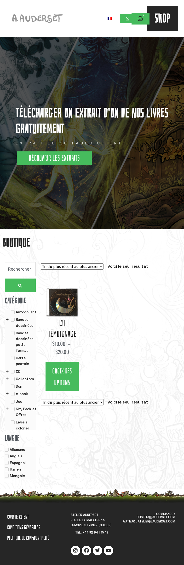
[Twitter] (97, 550)
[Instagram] (75, 550)
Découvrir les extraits (54, 158)
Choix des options (62, 377)
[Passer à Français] (109, 18)
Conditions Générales (23, 527)
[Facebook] (86, 550)
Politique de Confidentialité (28, 538)
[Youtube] (108, 550)
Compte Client (18, 517)
